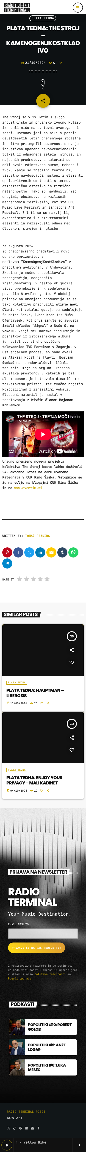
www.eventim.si (28, 488)
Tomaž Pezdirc (37, 536)
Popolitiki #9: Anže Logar (47, 1047)
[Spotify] (20, 1128)
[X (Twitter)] (9, 1128)
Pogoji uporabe (19, 978)
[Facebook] (38, 1128)
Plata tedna (42, 18)
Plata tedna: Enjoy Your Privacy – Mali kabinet (34, 780)
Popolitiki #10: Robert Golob (50, 1027)
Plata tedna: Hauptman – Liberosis (35, 693)
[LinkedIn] (26, 1128)
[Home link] (17, 7)
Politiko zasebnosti (50, 974)
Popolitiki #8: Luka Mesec (47, 1067)
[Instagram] (32, 1128)
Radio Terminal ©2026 (26, 1112)
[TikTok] (15, 1128)
